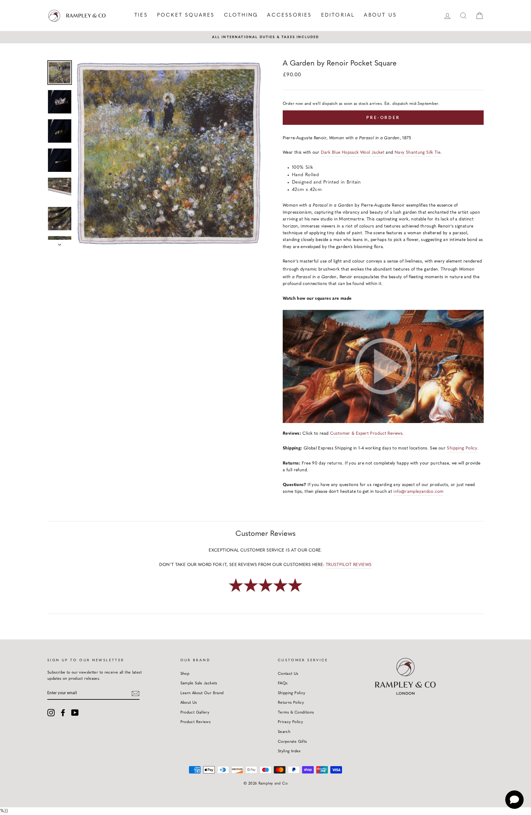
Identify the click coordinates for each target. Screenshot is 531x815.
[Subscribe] (136, 693)
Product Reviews (195, 722)
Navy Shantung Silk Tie (417, 152)
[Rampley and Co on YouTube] (75, 712)
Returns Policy (291, 703)
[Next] (59, 243)
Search (284, 732)
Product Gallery (195, 712)
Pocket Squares (186, 15)
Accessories (289, 15)
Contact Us (288, 674)
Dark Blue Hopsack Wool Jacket (352, 152)
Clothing (241, 15)
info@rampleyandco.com (418, 491)
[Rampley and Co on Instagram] (51, 712)
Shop (185, 674)
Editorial (338, 15)
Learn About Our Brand (202, 693)
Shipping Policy (462, 448)
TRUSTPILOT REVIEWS (349, 565)
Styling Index (289, 751)
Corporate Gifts (292, 742)
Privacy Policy (290, 722)
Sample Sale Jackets (198, 683)
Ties (141, 15)
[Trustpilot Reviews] (265, 592)
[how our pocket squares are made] (383, 422)
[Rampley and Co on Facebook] (63, 712)
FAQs (283, 683)
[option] (265, 37)
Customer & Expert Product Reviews (366, 433)
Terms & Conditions (296, 712)
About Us (380, 15)
